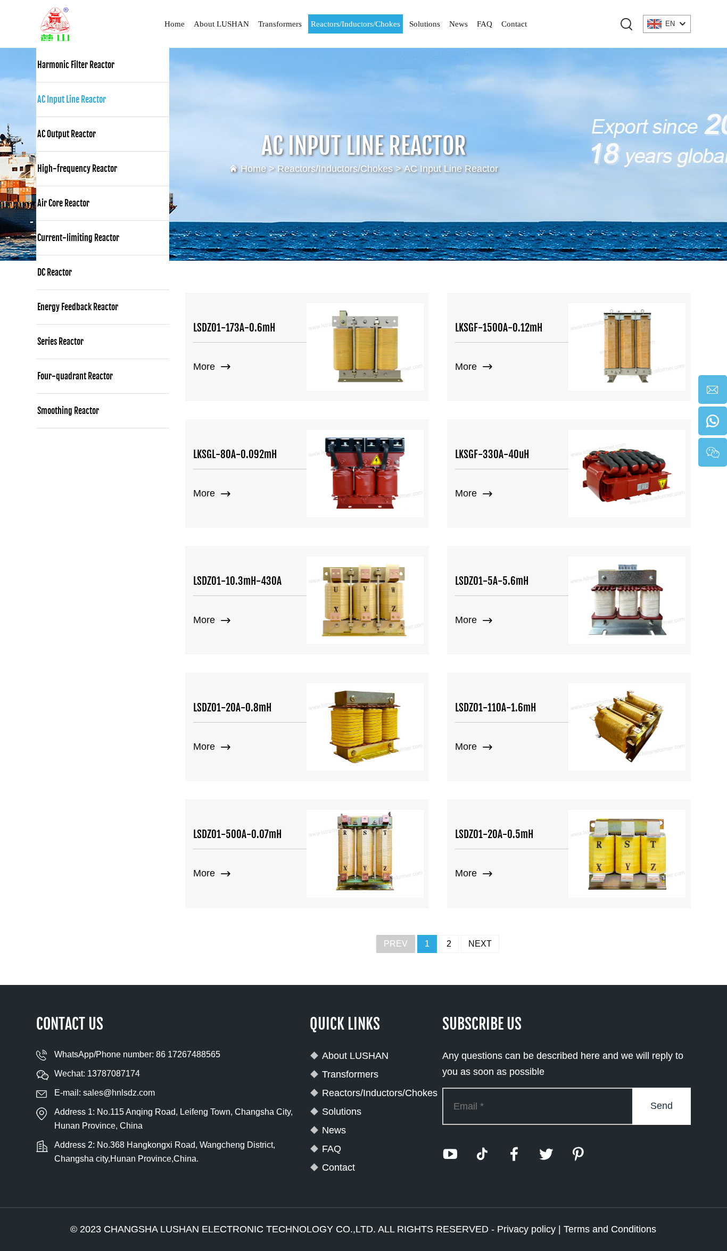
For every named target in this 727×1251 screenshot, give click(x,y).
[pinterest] (578, 1154)
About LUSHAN (221, 24)
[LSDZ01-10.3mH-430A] (365, 600)
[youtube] (450, 1154)
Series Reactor (60, 341)
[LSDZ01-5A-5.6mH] (626, 600)
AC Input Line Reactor (451, 168)
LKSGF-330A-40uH (492, 454)
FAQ (484, 24)
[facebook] (514, 1154)
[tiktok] (482, 1154)
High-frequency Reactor (77, 168)
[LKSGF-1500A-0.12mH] (626, 347)
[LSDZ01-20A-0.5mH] (626, 853)
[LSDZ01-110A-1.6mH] (626, 727)
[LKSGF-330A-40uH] (626, 473)
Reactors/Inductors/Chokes (355, 24)
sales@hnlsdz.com (119, 1092)
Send (661, 1105)
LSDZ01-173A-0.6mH (234, 327)
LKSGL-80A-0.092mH (235, 454)
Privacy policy (526, 1229)
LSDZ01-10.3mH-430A (237, 581)
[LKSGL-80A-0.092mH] (365, 473)
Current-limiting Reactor (78, 238)
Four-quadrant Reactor (75, 376)
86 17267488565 (188, 1054)
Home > (259, 168)
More (205, 366)
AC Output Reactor (66, 134)
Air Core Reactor (63, 203)
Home (174, 24)
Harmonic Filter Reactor (75, 65)
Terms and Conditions (610, 1229)
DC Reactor (54, 272)
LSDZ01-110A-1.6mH (495, 707)
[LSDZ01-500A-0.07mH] (365, 853)
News (458, 24)
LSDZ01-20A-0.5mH (494, 834)
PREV (396, 943)
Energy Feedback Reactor (77, 307)
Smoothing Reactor (68, 410)
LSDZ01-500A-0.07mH (237, 834)
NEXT (480, 943)
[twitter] (546, 1154)
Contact (514, 24)
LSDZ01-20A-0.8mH (232, 707)
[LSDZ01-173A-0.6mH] (365, 347)
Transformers (280, 24)
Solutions (424, 24)
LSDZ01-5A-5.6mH (491, 581)
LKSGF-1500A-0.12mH (498, 327)
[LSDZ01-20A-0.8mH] (365, 727)
